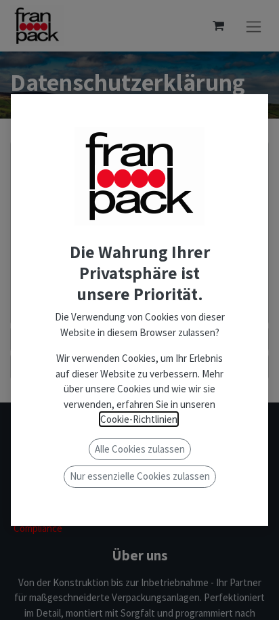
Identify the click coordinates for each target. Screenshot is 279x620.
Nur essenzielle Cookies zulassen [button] (140, 476)
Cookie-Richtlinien (138, 419)
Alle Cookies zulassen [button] (140, 448)
